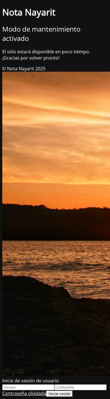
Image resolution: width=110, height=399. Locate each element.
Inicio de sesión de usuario (30, 381)
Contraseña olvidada (24, 393)
